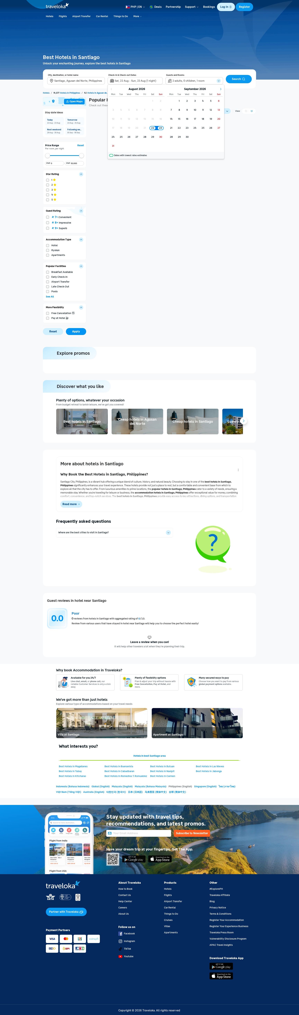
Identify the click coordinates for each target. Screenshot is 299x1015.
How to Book (125, 888)
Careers (122, 907)
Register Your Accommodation (227, 920)
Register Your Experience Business (229, 926)
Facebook (129, 933)
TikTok (127, 948)
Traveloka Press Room (222, 932)
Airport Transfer (173, 901)
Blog (212, 901)
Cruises (168, 920)
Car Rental (170, 907)
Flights (168, 895)
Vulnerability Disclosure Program (228, 938)
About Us (123, 913)
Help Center (125, 901)
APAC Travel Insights (221, 945)
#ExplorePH (216, 888)
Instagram (129, 941)
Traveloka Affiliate (220, 895)
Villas (167, 926)
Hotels (167, 888)
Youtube (128, 956)
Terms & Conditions (220, 913)
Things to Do (171, 913)
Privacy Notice (218, 907)
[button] (226, 7)
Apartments (171, 932)
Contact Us (124, 895)
